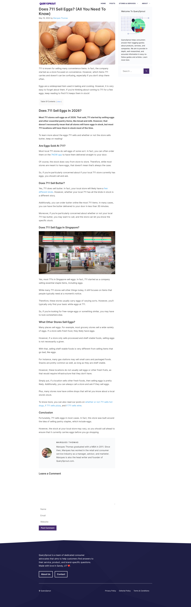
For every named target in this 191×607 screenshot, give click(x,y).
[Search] (146, 71)
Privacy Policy (110, 591)
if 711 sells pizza (53, 405)
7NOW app (56, 154)
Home (103, 3)
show (59, 101)
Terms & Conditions (141, 591)
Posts (112, 3)
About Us (45, 574)
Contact (61, 574)
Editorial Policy (125, 591)
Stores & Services (127, 3)
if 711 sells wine (73, 405)
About (145, 3)
